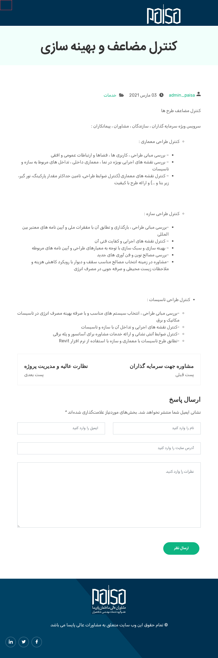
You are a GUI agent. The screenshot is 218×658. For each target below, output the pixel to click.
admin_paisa (182, 95)
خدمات (110, 95)
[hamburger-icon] (6, 5)
